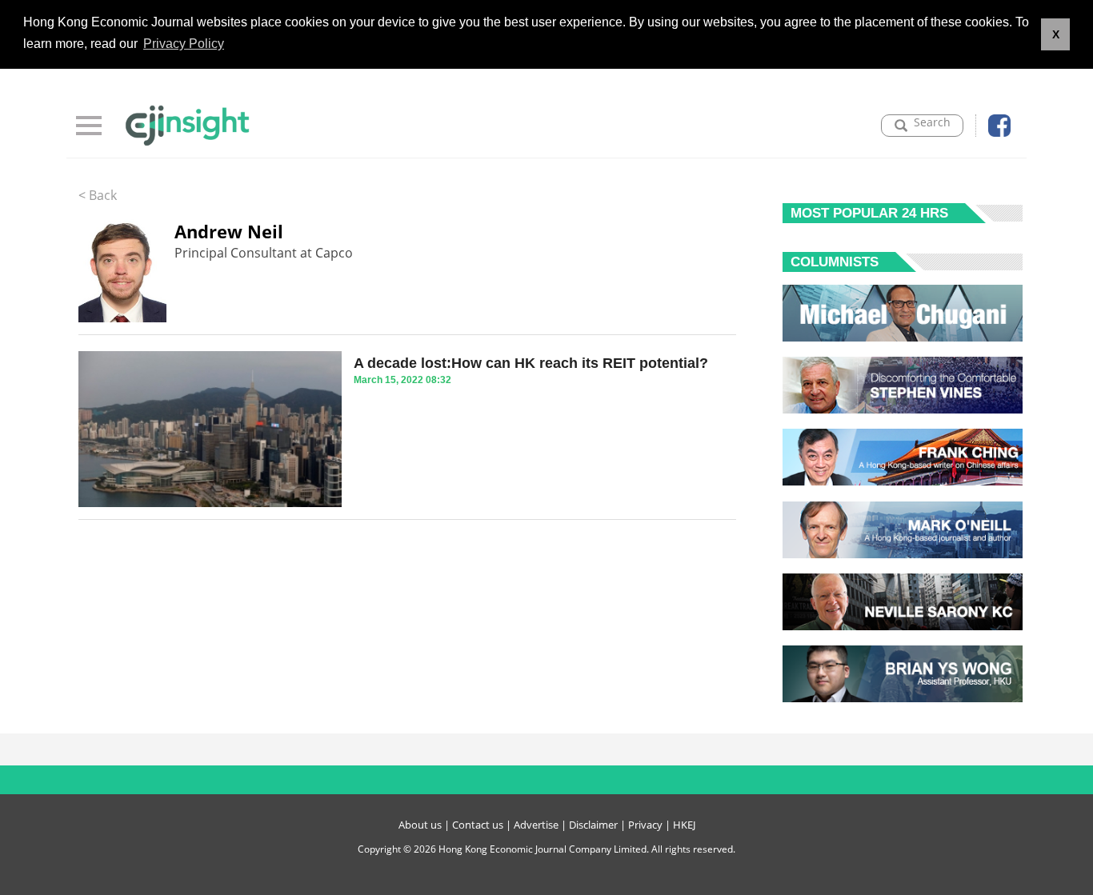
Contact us (477, 824)
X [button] (1055, 34)
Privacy (645, 824)
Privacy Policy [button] (183, 43)
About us (420, 824)
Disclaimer (593, 824)
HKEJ (684, 824)
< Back (97, 195)
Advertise (536, 824)
